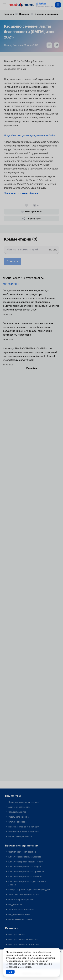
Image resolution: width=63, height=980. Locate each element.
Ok (10, 971)
